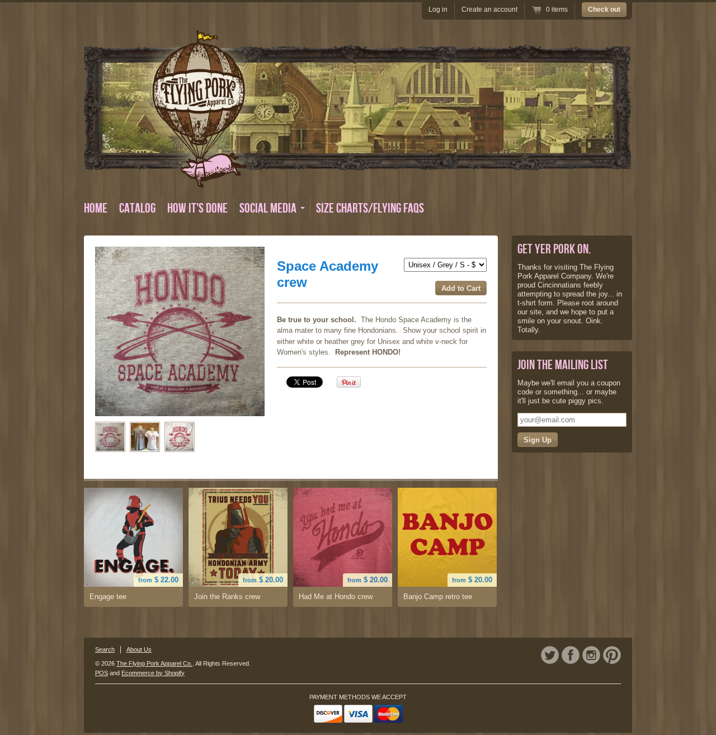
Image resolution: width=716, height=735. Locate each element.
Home (95, 208)
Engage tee (108, 596)
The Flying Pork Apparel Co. (154, 663)
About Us (139, 649)
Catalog (137, 208)
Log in (437, 9)
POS (101, 673)
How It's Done (197, 208)
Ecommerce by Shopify (153, 673)
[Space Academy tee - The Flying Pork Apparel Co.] (110, 437)
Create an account (489, 9)
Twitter (550, 655)
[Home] (357, 180)
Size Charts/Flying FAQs (370, 208)
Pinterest (612, 655)
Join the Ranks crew (227, 596)
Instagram (591, 655)
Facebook (571, 655)
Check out (604, 9)
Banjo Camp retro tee (437, 596)
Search (105, 649)
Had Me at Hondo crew (336, 596)
